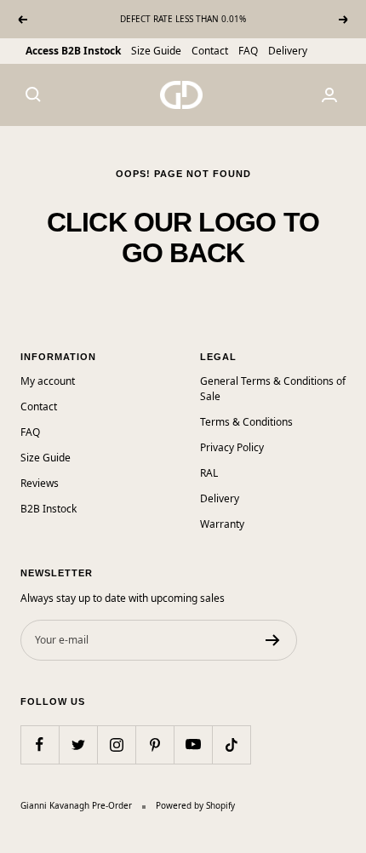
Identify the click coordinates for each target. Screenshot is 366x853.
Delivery (287, 50)
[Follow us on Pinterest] (154, 744)
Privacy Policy (232, 447)
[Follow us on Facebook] (39, 744)
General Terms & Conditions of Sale (273, 389)
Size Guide (156, 50)
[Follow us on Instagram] (116, 744)
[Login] (329, 95)
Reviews (39, 483)
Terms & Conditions (246, 422)
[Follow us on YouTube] (193, 744)
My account (47, 381)
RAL (209, 473)
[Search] (33, 94)
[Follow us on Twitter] (78, 744)
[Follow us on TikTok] (231, 744)
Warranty (222, 524)
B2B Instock (48, 508)
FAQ (248, 50)
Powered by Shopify (195, 805)
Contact (210, 50)
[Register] (273, 640)
